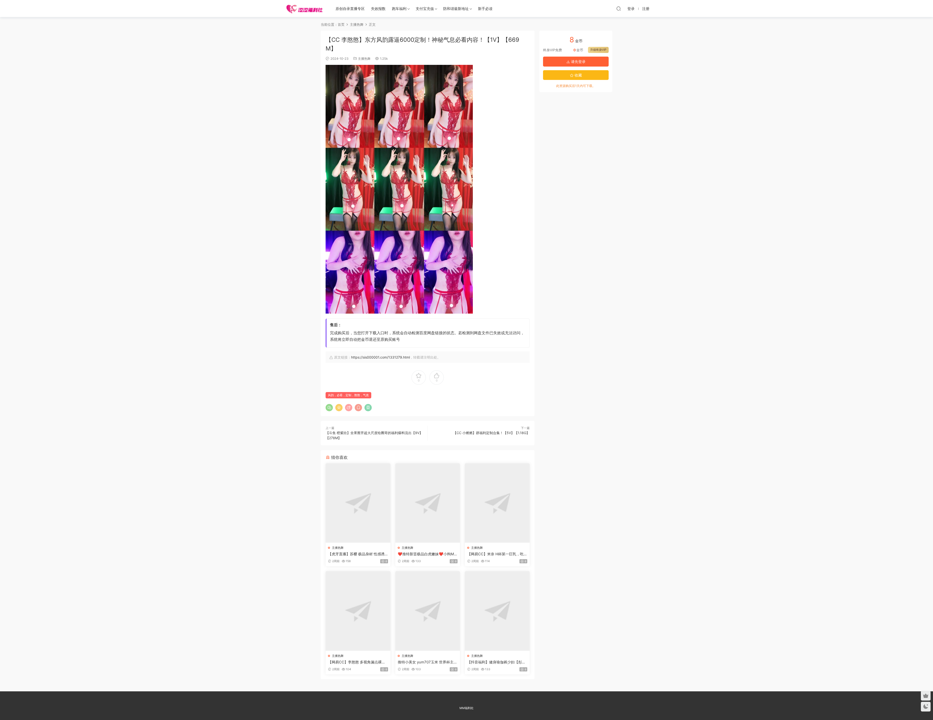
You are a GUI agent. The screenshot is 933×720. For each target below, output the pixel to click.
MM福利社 (466, 708)
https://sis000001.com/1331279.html (380, 357)
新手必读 (485, 8)
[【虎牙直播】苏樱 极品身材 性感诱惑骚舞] (358, 503)
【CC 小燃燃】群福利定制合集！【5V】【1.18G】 (491, 433)
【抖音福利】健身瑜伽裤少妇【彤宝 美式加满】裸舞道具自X (496, 662)
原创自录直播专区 (350, 8)
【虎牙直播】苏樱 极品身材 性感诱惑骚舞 (356, 554)
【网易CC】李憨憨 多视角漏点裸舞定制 (356, 662)
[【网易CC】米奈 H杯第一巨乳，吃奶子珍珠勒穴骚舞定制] (497, 503)
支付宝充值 (425, 8)
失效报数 (378, 8)
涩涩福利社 (304, 8)
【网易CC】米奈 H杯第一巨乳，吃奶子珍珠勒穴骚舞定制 (495, 554)
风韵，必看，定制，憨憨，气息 (348, 395)
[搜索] (618, 8)
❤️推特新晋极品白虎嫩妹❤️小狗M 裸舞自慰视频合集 (426, 554)
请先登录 (578, 61)
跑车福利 (399, 8)
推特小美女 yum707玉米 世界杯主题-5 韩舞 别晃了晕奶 (426, 662)
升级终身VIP (598, 49)
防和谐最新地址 (456, 8)
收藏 (578, 75)
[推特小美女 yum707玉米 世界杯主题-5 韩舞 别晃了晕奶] (427, 611)
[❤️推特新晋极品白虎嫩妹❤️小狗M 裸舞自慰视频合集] (427, 503)
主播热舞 (364, 58)
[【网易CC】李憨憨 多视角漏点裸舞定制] (358, 611)
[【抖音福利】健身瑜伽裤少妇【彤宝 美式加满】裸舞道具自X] (497, 611)
